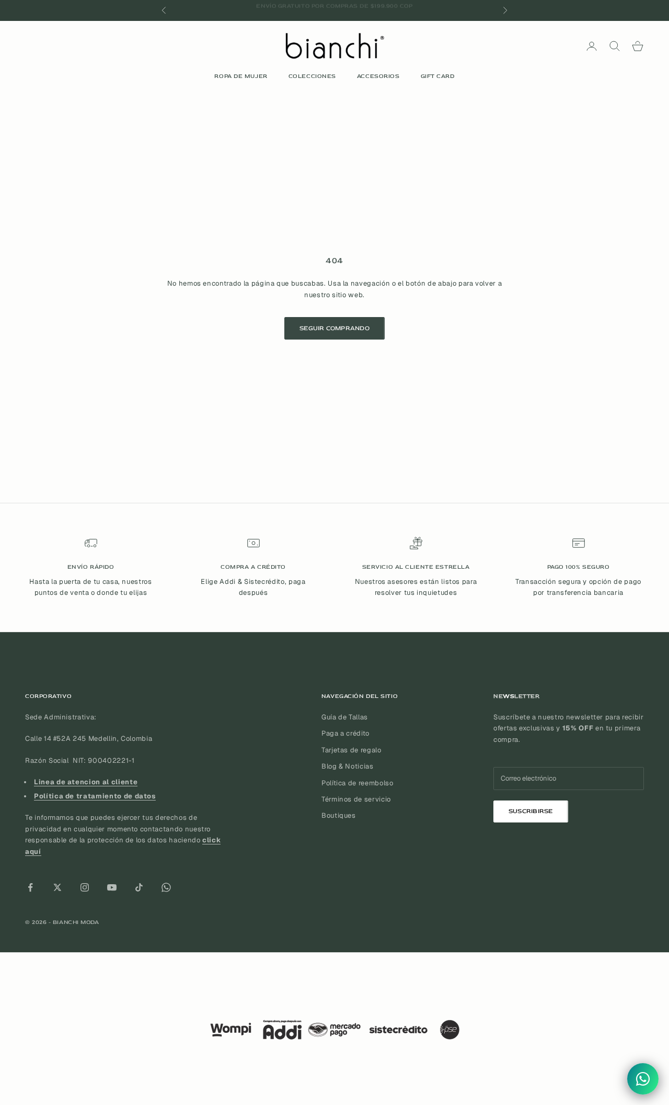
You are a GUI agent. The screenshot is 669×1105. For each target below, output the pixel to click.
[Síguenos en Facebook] (30, 887)
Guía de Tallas (344, 717)
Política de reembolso (357, 783)
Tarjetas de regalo (351, 750)
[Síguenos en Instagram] (84, 887)
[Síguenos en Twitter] (57, 887)
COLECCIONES (312, 76)
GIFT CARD (438, 76)
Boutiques (338, 815)
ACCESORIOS (378, 76)
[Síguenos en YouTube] (112, 887)
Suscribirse (531, 811)
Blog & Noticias (347, 766)
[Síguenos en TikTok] (139, 887)
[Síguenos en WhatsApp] (166, 887)
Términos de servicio (356, 799)
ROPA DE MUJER (240, 76)
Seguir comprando (334, 328)
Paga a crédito (345, 733)
